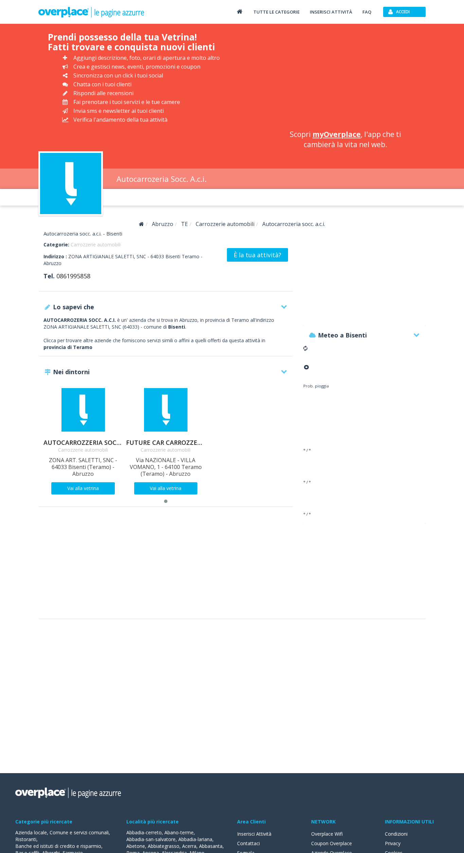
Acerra (189, 846)
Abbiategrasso (163, 846)
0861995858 (73, 276)
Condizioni (396, 834)
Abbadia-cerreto (144, 832)
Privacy (392, 843)
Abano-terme (179, 832)
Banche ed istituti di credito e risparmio (58, 846)
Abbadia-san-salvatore (151, 839)
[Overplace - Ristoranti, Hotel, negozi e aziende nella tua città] (91, 12)
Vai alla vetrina (83, 488)
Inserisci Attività (254, 834)
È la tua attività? (257, 255)
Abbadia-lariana (195, 839)
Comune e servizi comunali (79, 832)
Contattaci (248, 843)
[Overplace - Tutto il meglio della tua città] (239, 11)
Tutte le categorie (276, 12)
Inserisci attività (331, 12)
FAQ (366, 12)
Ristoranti (25, 839)
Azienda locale (31, 832)
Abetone (135, 846)
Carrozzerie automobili (96, 244)
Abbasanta (210, 846)
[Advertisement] (345, 78)
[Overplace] (141, 224)
